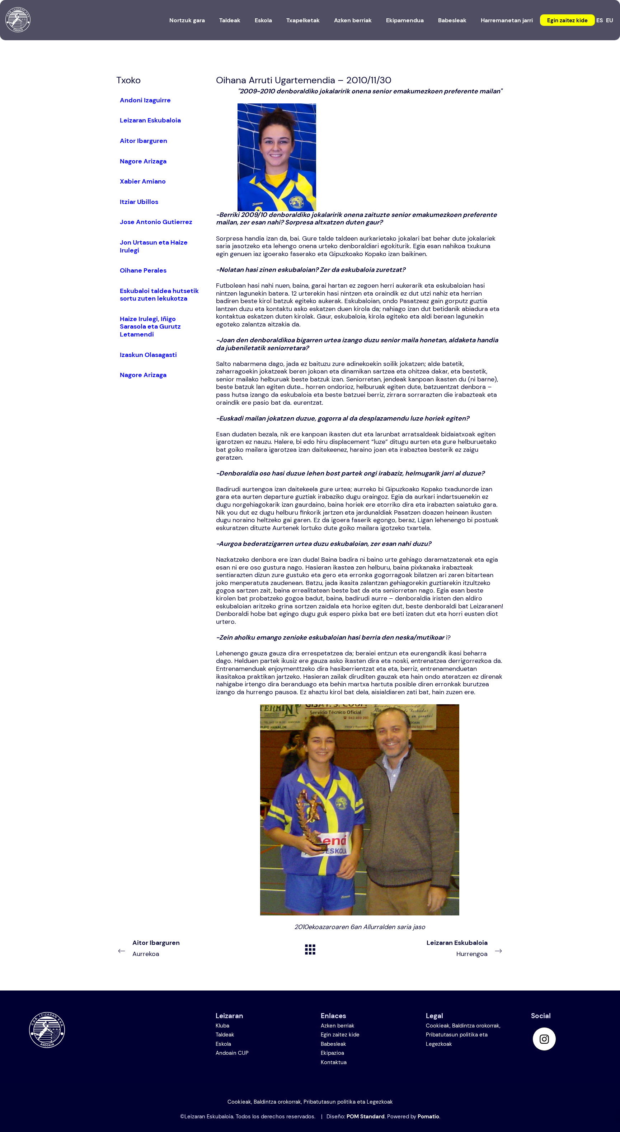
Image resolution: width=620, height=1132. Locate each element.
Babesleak (333, 1044)
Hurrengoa (457, 948)
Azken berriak (337, 1025)
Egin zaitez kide (340, 1034)
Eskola (223, 1044)
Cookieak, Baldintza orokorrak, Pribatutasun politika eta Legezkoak (463, 1035)
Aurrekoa (156, 948)
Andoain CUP (232, 1053)
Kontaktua (334, 1062)
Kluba (222, 1025)
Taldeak (225, 1034)
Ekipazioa (332, 1053)
